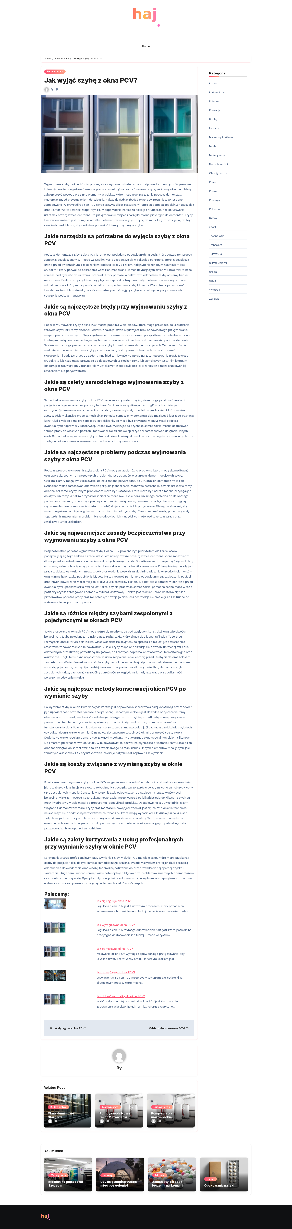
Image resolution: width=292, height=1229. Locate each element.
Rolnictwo (215, 209)
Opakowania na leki (219, 1185)
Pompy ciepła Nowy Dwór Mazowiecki (115, 1115)
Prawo (213, 191)
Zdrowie (214, 298)
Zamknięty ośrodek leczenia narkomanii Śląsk (167, 1185)
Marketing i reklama (221, 137)
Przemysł (215, 200)
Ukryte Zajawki (218, 263)
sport (212, 227)
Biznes (213, 83)
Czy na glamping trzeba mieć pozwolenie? (118, 1183)
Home (146, 46)
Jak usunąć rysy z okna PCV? (116, 972)
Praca (212, 182)
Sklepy (213, 218)
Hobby (213, 119)
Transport (215, 245)
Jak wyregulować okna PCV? (116, 925)
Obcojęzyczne (218, 173)
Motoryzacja (217, 155)
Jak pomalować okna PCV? (115, 949)
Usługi (213, 281)
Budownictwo (55, 71)
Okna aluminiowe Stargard (61, 1115)
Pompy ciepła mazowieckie (161, 1115)
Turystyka (215, 254)
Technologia (217, 236)
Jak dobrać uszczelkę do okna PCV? (121, 996)
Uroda (213, 272)
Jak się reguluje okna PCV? (114, 901)
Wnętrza (214, 289)
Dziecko (214, 101)
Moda (212, 146)
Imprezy (214, 128)
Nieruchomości (218, 164)
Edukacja (215, 110)
